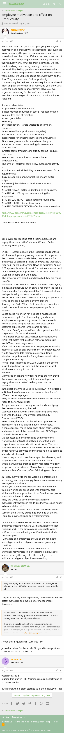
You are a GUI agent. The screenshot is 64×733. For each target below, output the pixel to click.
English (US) (19, 717)
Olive (6, 717)
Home (55, 721)
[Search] (60, 4)
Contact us (7, 721)
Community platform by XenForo (26, 730)
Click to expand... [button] (32, 633)
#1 (61, 41)
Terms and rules (21, 721)
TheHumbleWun (20, 565)
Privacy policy (37, 721)
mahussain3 (9, 23)
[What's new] (54, 4)
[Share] (57, 41)
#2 (61, 577)
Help (48, 721)
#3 (61, 670)
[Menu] (4, 4)
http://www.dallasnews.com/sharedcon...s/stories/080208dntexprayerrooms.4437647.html (31, 214)
